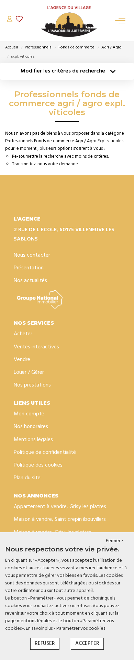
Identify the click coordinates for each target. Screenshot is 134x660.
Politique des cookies (38, 465)
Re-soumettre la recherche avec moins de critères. (60, 156)
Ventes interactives (36, 347)
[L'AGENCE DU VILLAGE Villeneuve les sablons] (68, 20)
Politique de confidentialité (45, 452)
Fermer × (115, 541)
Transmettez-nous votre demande (45, 164)
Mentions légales (33, 439)
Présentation (29, 268)
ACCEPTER (87, 643)
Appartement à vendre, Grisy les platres (60, 506)
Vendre (22, 359)
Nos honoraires (31, 426)
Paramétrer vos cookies (80, 629)
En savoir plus (40, 629)
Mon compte (29, 414)
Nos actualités (30, 280)
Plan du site (27, 477)
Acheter (23, 333)
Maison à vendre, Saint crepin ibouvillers (60, 519)
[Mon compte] (9, 20)
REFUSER (45, 643)
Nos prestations (32, 385)
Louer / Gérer (29, 372)
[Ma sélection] (19, 20)
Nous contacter (32, 255)
